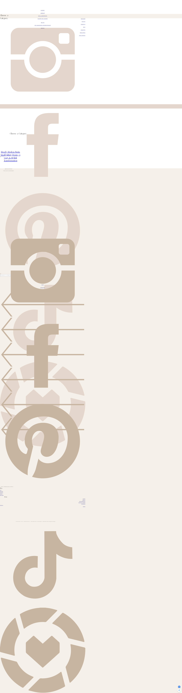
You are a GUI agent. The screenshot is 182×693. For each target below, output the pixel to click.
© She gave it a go (19, 521)
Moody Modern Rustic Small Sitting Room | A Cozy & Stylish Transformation (10, 156)
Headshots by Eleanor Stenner (49, 521)
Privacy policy (27, 521)
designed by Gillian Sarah (36, 521)
